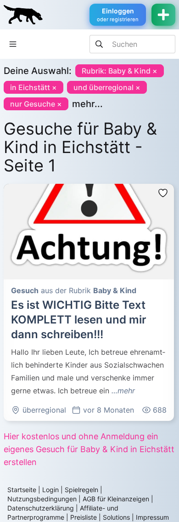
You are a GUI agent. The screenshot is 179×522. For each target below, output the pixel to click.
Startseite (21, 490)
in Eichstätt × (33, 87)
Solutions (116, 517)
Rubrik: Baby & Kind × (119, 70)
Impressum (152, 517)
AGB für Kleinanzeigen (116, 499)
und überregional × (106, 87)
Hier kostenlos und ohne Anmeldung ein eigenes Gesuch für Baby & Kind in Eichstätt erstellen (89, 449)
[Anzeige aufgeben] (163, 15)
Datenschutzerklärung (40, 508)
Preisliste (83, 517)
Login (50, 490)
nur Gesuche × (36, 103)
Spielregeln (81, 490)
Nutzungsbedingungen (42, 499)
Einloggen (118, 15)
